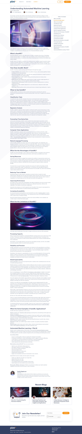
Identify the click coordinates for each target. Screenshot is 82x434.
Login (60, 1)
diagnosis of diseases (22, 316)
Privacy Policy (21, 432)
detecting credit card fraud (25, 312)
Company (35, 1)
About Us (11, 432)
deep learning (46, 126)
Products (21, 1)
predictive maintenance (20, 325)
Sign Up (67, 1)
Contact (17, 432)
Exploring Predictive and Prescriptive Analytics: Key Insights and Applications (40, 401)
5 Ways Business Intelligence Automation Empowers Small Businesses (61, 401)
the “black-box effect (25, 275)
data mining (26, 160)
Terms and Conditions (27, 432)
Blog (14, 432)
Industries (28, 1)
